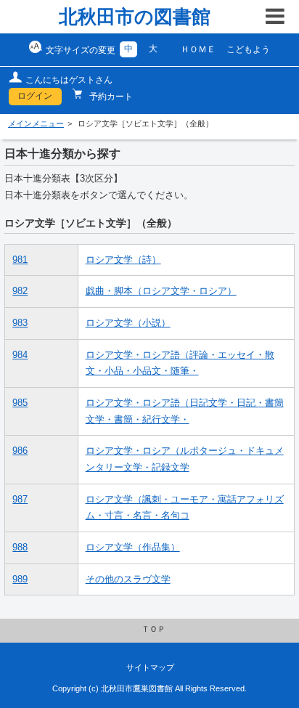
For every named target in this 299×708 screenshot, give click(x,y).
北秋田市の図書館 (134, 17)
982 (20, 291)
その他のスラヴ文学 (128, 579)
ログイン (34, 96)
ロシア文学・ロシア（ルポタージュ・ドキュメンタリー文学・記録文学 (185, 459)
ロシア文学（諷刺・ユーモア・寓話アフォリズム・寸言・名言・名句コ (185, 508)
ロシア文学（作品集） (133, 547)
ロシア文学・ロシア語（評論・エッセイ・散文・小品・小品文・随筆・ (180, 363)
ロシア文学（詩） (123, 260)
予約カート (110, 96)
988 (20, 547)
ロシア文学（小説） (128, 323)
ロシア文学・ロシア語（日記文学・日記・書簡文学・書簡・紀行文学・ (185, 411)
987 (20, 500)
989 (20, 579)
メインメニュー (36, 123)
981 (20, 260)
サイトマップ (150, 667)
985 (20, 403)
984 (20, 355)
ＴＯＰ (153, 628)
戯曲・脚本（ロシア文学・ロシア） (161, 291)
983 (20, 323)
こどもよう (248, 49)
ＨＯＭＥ (198, 49)
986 (20, 451)
